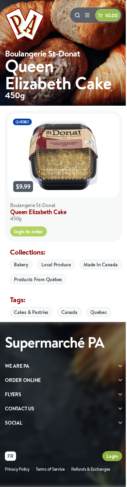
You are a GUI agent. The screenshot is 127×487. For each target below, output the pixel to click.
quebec (98, 312)
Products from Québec (38, 279)
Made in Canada (101, 264)
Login (112, 456)
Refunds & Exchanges (90, 469)
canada (69, 312)
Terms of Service (50, 469)
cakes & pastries (31, 312)
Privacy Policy (17, 469)
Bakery (21, 264)
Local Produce (56, 264)
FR (10, 456)
